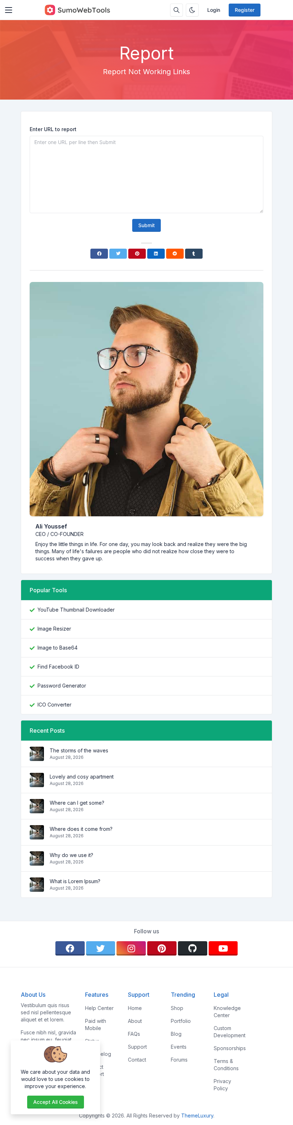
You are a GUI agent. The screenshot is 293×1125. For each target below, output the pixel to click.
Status (92, 1041)
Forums (179, 1060)
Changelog (98, 1054)
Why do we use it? (71, 855)
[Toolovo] (77, 10)
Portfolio (181, 1021)
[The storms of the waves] (37, 757)
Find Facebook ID (58, 667)
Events (179, 1047)
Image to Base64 (58, 648)
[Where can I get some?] (37, 809)
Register (244, 10)
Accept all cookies (55, 1102)
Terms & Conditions (226, 1064)
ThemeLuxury (197, 1115)
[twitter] (100, 948)
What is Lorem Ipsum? (75, 881)
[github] (192, 948)
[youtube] (223, 948)
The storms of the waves (79, 750)
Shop (177, 1008)
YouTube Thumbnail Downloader (76, 610)
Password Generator (62, 686)
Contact (137, 1060)
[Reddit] (175, 254)
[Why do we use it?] (37, 862)
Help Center (99, 1008)
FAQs (134, 1034)
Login (213, 10)
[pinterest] (162, 948)
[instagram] (131, 948)
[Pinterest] (137, 254)
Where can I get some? (77, 803)
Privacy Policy (222, 1084)
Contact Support (94, 1070)
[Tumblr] (194, 254)
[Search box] (176, 10)
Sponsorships (230, 1048)
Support (137, 1047)
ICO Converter (54, 705)
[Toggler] (8, 10)
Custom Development (229, 1031)
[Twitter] (118, 254)
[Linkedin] (156, 254)
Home (135, 1008)
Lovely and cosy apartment (82, 777)
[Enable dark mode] (192, 10)
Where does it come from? (81, 829)
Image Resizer (54, 629)
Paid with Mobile (95, 1024)
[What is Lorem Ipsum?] (37, 888)
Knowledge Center (227, 1011)
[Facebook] (99, 254)
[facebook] (70, 948)
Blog (176, 1034)
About (135, 1021)
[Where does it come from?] (37, 836)
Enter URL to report (53, 129)
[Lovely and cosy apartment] (37, 783)
